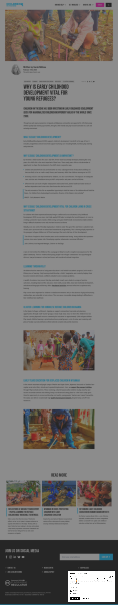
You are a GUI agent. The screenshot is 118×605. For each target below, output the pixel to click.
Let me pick (86, 598)
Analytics (75, 591)
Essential (75, 588)
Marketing (75, 593)
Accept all (75, 598)
